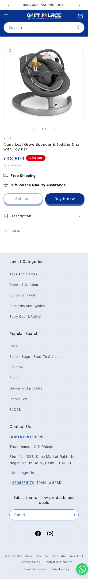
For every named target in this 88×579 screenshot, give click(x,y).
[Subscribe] (73, 514)
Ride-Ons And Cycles (27, 306)
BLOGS (15, 409)
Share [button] (15, 231)
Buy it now (65, 199)
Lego (13, 346)
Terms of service (34, 569)
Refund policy (60, 569)
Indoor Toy (18, 399)
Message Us (23, 473)
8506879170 (23, 482)
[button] (6, 16)
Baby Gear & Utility (25, 316)
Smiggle (16, 367)
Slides (14, 378)
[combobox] (44, 27)
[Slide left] (34, 129)
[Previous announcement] (9, 5)
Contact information (58, 562)
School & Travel (22, 295)
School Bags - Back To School (34, 357)
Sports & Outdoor (23, 285)
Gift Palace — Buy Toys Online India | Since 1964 (50, 556)
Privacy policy (30, 562)
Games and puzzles (25, 388)
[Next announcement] (79, 5)
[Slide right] (54, 129)
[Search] (79, 27)
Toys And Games (23, 274)
